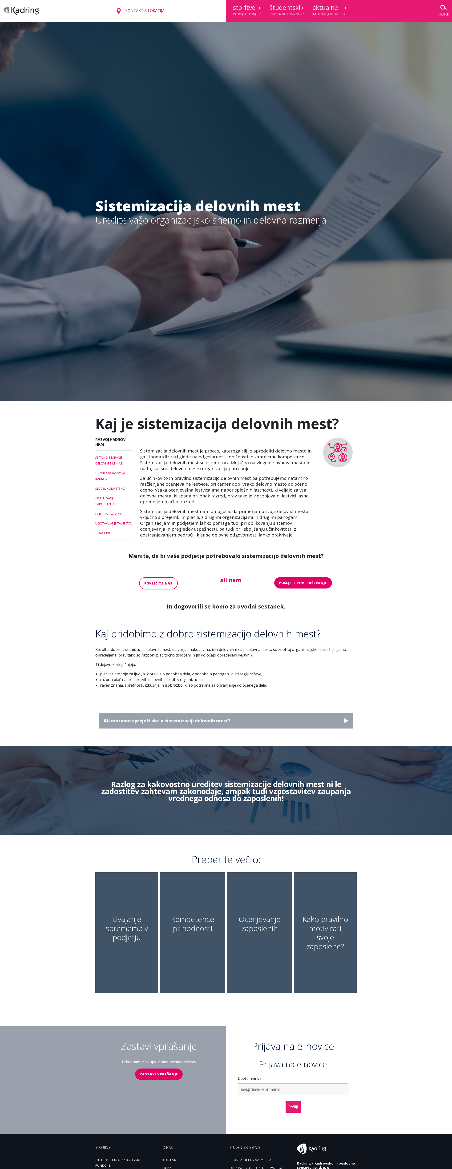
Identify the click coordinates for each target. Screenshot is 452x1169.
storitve (247, 9)
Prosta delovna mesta (251, 1160)
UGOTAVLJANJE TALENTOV (113, 523)
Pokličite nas (158, 583)
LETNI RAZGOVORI (108, 514)
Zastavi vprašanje (159, 1074)
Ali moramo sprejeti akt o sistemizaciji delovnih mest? (167, 721)
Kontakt (170, 1160)
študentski (287, 9)
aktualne (329, 9)
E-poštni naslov (249, 1078)
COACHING (103, 533)
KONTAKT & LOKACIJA (144, 10)
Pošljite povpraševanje (303, 582)
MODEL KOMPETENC (110, 488)
